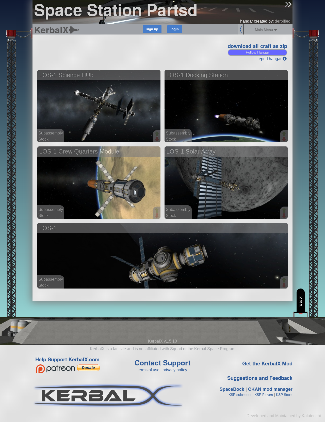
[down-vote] (157, 139)
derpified (282, 21)
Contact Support (162, 362)
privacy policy (174, 370)
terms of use (148, 370)
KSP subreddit (240, 395)
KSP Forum (263, 395)
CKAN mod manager (270, 389)
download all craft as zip (257, 45)
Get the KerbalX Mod (267, 363)
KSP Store (284, 395)
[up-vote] (157, 134)
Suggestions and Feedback (259, 377)
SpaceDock (232, 389)
